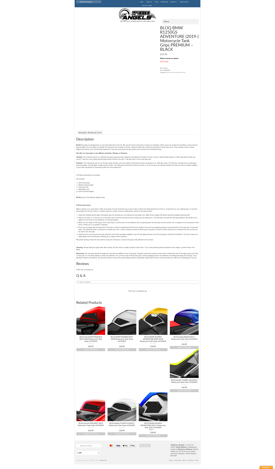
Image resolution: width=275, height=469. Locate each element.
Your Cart (147, 5)
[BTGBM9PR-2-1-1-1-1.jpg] (116, 66)
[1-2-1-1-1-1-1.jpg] (147, 116)
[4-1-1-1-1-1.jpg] (127, 116)
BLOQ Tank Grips (171, 72)
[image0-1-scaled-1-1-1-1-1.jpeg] (106, 116)
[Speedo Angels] (137, 14)
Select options (91, 349)
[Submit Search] (77, 1)
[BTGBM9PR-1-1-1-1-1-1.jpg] (86, 116)
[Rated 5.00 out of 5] (153, 429)
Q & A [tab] (99, 133)
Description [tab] (83, 133)
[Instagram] (146, 445)
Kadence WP (103, 460)
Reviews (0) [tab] (92, 133)
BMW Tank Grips (180, 72)
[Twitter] (143, 445)
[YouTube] (149, 445)
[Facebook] (140, 445)
